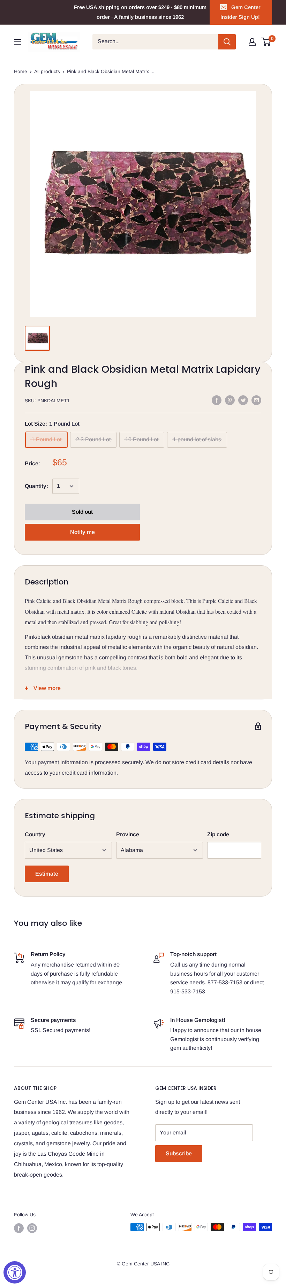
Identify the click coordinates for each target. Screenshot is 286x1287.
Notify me (82, 532)
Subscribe (179, 1153)
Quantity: (36, 486)
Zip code (218, 834)
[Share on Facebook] (216, 400)
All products (47, 71)
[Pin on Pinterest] (230, 400)
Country (35, 834)
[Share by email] (256, 400)
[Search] (227, 41)
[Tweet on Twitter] (243, 400)
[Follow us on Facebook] (19, 1228)
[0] (266, 42)
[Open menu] (17, 42)
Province (127, 834)
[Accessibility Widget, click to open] (14, 1272)
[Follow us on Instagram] (32, 1228)
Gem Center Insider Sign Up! (240, 12)
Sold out (82, 512)
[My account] (252, 42)
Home (20, 71)
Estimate (46, 874)
